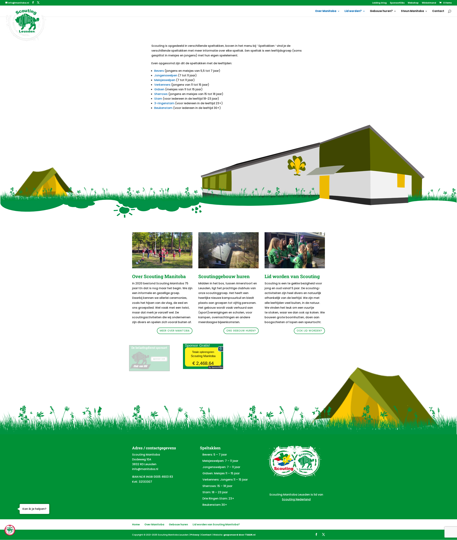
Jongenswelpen (165, 75)
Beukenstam (163, 108)
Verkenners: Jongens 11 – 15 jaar (225, 480)
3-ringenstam (164, 103)
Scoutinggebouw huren (224, 276)
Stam (158, 99)
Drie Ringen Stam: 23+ (218, 498)
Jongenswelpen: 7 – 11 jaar (221, 467)
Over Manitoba (325, 11)
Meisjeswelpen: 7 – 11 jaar (220, 461)
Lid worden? (353, 11)
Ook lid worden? (309, 330)
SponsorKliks (397, 3)
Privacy (194, 534)
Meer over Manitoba (175, 330)
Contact (438, 11)
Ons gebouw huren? (241, 330)
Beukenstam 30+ (214, 505)
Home (136, 524)
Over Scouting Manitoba (159, 276)
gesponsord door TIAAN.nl (239, 534)
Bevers (159, 71)
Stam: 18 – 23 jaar (215, 492)
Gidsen (159, 89)
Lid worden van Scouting (292, 276)
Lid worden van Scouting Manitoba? (216, 524)
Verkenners (162, 85)
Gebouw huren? (381, 11)
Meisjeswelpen (164, 80)
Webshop (413, 3)
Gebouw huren (178, 524)
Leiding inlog (379, 3)
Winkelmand (429, 3)
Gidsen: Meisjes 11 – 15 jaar (221, 473)
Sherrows (161, 94)
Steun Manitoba (412, 11)
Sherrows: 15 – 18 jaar (217, 486)
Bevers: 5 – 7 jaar (214, 455)
